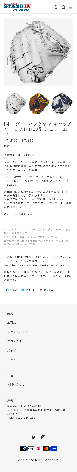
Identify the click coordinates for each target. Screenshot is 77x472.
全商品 (11, 322)
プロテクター (16, 341)
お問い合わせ (16, 384)
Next (70, 104)
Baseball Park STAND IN (24, 406)
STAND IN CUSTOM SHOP (44, 460)
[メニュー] (71, 7)
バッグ (11, 350)
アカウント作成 (59, 276)
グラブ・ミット (17, 332)
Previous (6, 104)
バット (11, 360)
